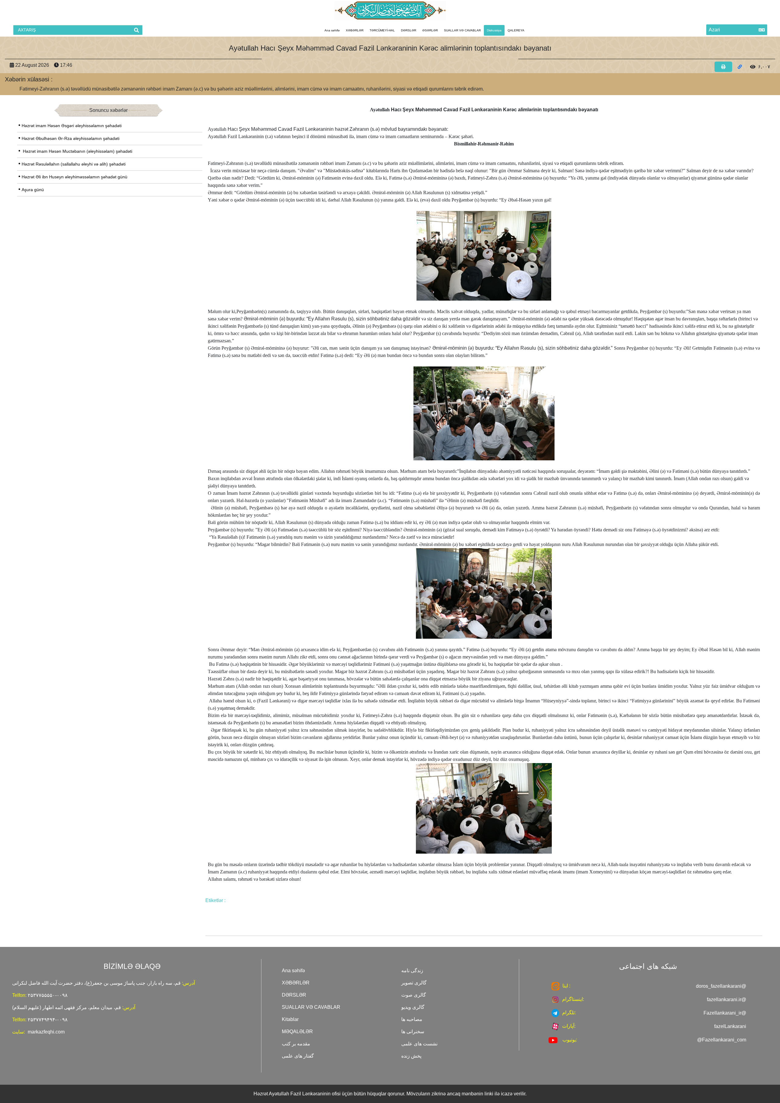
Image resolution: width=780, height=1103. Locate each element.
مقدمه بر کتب (296, 1043)
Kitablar (290, 1019)
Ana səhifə (332, 30)
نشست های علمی (419, 1043)
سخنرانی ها (412, 1031)
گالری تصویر (414, 982)
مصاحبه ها (411, 1019)
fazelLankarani (730, 1026)
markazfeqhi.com (46, 1031)
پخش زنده (411, 1055)
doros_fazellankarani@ (721, 986)
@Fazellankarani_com (721, 1039)
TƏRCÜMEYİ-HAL (382, 30)
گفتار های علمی (298, 1055)
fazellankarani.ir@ (726, 999)
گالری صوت (413, 995)
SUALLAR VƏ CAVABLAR (462, 30)
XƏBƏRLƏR (354, 30)
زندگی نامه (412, 970)
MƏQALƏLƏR (297, 1031)
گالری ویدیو (412, 1007)
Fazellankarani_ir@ (725, 1013)
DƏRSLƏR (408, 30)
